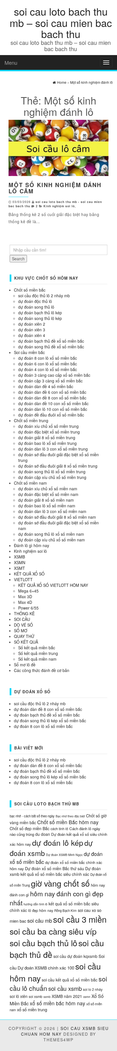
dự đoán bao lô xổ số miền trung (47, 443)
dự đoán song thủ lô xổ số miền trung (51, 471)
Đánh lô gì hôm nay (31, 545)
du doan (42, 834)
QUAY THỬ (24, 636)
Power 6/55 (28, 608)
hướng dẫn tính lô (35, 904)
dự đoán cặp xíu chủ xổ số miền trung (52, 477)
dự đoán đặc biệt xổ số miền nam (48, 494)
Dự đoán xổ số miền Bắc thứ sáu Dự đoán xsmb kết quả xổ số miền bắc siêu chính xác (55, 871)
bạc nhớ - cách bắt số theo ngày (32, 816)
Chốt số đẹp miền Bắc (29, 828)
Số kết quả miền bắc (36, 647)
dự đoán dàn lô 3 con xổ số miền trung (53, 449)
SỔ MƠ (20, 630)
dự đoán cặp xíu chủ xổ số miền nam (51, 540)
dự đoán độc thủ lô (35, 301)
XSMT (19, 568)
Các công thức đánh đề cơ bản (41, 670)
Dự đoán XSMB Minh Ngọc (64, 855)
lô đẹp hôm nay (40, 910)
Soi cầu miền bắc (29, 352)
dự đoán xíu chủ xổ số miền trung (48, 426)
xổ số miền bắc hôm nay (57, 1003)
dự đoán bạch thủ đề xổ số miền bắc (51, 341)
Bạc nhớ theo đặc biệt (70, 816)
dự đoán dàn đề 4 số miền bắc (45, 386)
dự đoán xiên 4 (31, 335)
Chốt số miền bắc (29, 290)
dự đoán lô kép (57, 842)
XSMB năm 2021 (67, 996)
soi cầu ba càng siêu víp (53, 931)
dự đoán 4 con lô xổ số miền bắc (47, 369)
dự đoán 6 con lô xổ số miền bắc (47, 364)
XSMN (19, 562)
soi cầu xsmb (65, 988)
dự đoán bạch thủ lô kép (40, 312)
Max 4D (25, 602)
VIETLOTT (23, 579)
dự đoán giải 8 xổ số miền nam (46, 500)
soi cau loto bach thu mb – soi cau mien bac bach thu (61, 22)
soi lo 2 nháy (93, 989)
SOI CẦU (22, 619)
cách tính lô (59, 828)
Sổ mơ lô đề (24, 664)
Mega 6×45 (28, 591)
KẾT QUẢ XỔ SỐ (29, 574)
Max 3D (25, 596)
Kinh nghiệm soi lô (59, 206)
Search (18, 258)
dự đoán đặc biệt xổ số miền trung (49, 432)
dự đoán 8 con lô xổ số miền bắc (47, 358)
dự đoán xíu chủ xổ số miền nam (47, 488)
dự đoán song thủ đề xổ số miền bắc (51, 346)
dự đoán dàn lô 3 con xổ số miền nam (52, 511)
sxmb (47, 997)
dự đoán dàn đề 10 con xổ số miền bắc (53, 403)
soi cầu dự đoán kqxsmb (75, 956)
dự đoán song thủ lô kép (40, 318)
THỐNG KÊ (24, 613)
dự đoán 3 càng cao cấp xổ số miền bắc (54, 375)
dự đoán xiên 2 (31, 324)
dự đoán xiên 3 (31, 329)
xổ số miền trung (32, 1009)
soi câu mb (39, 920)
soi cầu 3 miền (79, 919)
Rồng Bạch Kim (65, 910)
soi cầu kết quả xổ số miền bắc (69, 980)
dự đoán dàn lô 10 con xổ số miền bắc (52, 409)
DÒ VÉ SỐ (23, 625)
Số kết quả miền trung (38, 653)
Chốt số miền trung (31, 420)
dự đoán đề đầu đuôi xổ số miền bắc (51, 415)
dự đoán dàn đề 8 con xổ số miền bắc (52, 398)
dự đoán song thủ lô (36, 307)
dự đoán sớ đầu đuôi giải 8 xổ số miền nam (57, 517)
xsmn (86, 997)
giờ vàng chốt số (60, 883)
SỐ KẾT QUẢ (26, 642)
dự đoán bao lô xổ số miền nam (46, 505)
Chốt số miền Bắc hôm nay (68, 822)
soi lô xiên (19, 996)
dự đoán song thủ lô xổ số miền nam (51, 534)
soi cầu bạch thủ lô (43, 943)
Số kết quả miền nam (37, 659)
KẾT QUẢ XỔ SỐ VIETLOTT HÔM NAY (53, 585)
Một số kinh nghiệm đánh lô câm (55, 188)
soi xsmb (35, 996)
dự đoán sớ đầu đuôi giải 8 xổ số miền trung (57, 466)
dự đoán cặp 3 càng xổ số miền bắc (50, 381)
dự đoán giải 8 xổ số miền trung (46, 437)
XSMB (19, 557)
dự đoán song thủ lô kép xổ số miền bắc (50, 720)
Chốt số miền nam (30, 483)
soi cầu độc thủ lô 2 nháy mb (44, 295)
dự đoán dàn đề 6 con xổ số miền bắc (52, 392)
